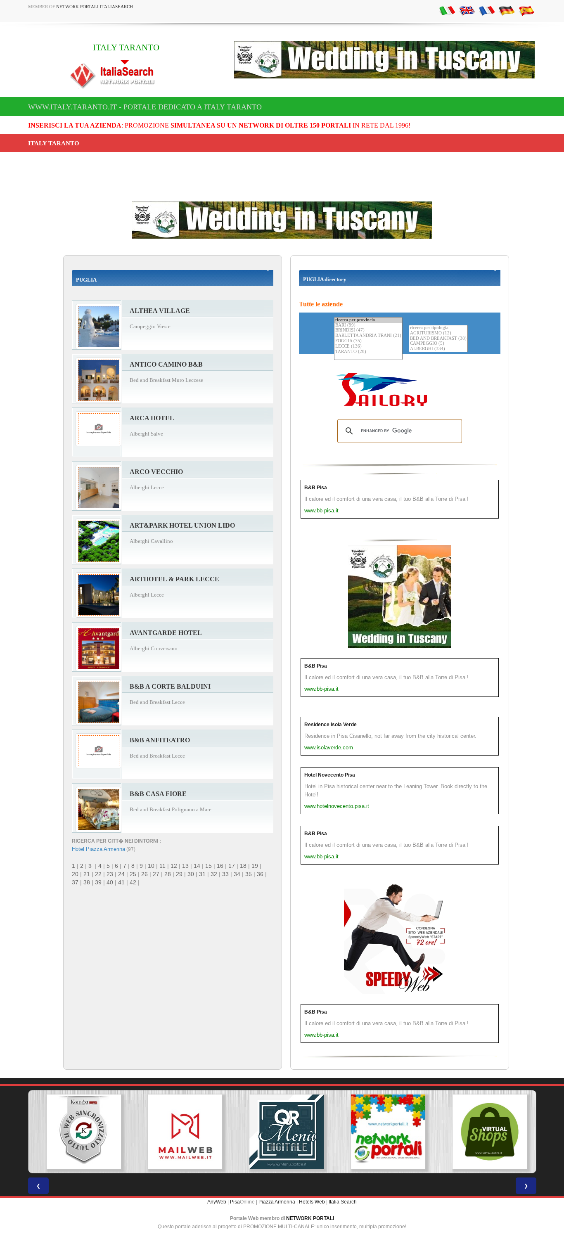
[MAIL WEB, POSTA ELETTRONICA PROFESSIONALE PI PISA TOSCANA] (180, 1131)
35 (248, 874)
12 (174, 865)
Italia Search (343, 1202)
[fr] (487, 10)
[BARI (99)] (368, 325)
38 (86, 882)
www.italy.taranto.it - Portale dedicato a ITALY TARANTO (145, 107)
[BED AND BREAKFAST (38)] (438, 338)
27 (156, 874)
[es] (526, 10)
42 (133, 882)
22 (98, 874)
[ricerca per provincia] (368, 320)
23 (110, 874)
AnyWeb (216, 1202)
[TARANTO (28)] (368, 352)
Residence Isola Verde (330, 724)
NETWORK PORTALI (310, 1218)
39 (98, 882)
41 (121, 882)
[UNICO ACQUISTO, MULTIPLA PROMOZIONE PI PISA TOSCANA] (383, 1131)
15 (208, 865)
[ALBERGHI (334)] (438, 349)
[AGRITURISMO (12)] (438, 333)
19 (254, 865)
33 (225, 874)
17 (231, 865)
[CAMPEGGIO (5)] (438, 343)
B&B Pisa (315, 487)
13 (185, 865)
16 (220, 865)
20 (75, 874)
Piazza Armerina (276, 1202)
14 (197, 865)
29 (179, 874)
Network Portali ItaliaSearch (94, 6)
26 (144, 874)
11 (162, 865)
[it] (447, 10)
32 (214, 874)
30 (190, 874)
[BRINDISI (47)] (368, 330)
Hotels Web (312, 1202)
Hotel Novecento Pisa (329, 775)
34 (237, 874)
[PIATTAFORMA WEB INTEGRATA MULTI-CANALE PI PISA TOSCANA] (79, 1131)
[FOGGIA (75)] (368, 341)
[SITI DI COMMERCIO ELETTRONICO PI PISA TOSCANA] (485, 1131)
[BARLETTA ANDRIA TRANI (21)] (368, 336)
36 (260, 874)
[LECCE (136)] (368, 346)
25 (133, 874)
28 (167, 874)
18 (243, 865)
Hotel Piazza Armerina (98, 849)
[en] (467, 10)
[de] (506, 10)
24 (121, 874)
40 (110, 882)
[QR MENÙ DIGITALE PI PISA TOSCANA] (282, 1131)
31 (202, 874)
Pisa (235, 1202)
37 (75, 882)
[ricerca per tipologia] (438, 328)
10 (151, 865)
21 (86, 874)
